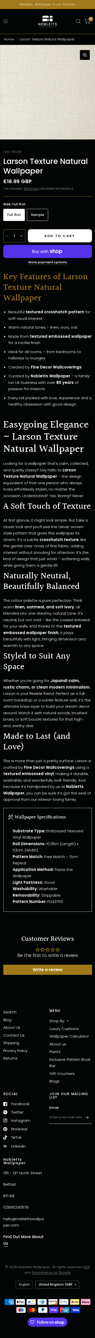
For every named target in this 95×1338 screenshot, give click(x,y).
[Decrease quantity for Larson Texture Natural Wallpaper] (7, 236)
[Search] (78, 21)
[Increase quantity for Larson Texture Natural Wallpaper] (21, 236)
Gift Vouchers (62, 1073)
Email (54, 1107)
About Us (11, 1027)
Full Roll (14, 214)
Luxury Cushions (64, 1028)
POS (86, 1267)
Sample (37, 214)
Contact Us (14, 1035)
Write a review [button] (48, 970)
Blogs (54, 1081)
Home (9, 39)
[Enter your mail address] (87, 1117)
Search (9, 1012)
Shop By (56, 1020)
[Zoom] (85, 55)
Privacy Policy (15, 1050)
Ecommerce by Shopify (51, 1272)
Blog (7, 1019)
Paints (55, 1051)
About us (57, 1044)
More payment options (47, 262)
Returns (10, 1058)
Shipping (31, 188)
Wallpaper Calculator (69, 1036)
